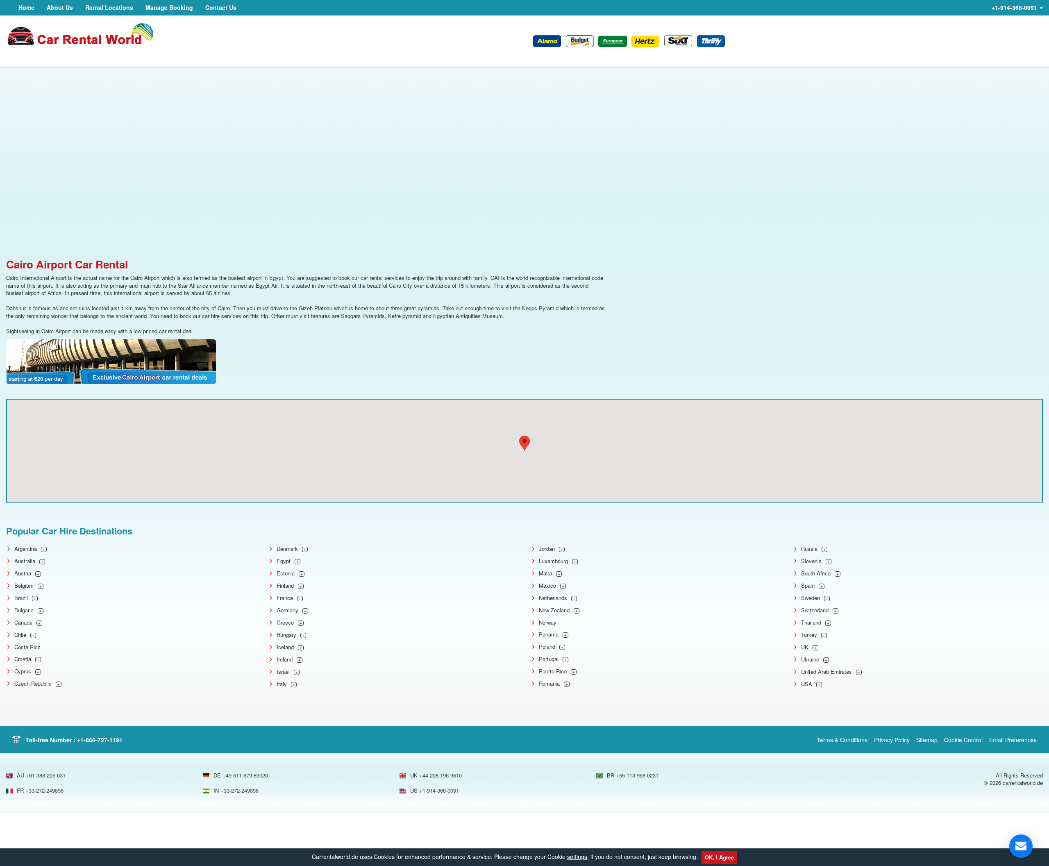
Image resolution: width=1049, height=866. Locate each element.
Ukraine (810, 659)
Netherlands (553, 598)
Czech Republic (33, 683)
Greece (285, 622)
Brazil (21, 598)
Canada (23, 622)
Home (26, 7)
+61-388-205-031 (46, 775)
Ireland (285, 659)
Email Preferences (1013, 740)
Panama (549, 634)
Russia (809, 549)
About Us (60, 7)
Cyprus (22, 671)
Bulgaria (24, 610)
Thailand (811, 622)
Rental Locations (109, 7)
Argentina (25, 549)
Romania (549, 683)
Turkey (809, 635)
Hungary (286, 635)
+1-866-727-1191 (100, 740)
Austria (22, 573)
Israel (283, 672)
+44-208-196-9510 (440, 775)
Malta (545, 573)
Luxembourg (553, 561)
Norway (547, 622)
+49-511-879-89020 (245, 775)
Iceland (285, 647)
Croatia (22, 659)
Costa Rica (27, 647)
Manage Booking (169, 7)
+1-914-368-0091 (1015, 7)
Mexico (547, 586)
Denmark (287, 549)
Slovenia (811, 561)
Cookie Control (963, 740)
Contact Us (220, 7)
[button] (524, 443)
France (285, 598)
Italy (282, 684)
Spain (808, 586)
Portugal (549, 659)
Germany (287, 610)
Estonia (286, 573)
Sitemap (927, 740)
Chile (20, 635)
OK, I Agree (719, 857)
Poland (547, 647)
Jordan (547, 549)
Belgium (24, 586)
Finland (285, 586)
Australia (24, 561)
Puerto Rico (553, 671)
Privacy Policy (892, 740)
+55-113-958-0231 (637, 775)
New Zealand (554, 610)
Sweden (810, 598)
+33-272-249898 (44, 790)
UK (804, 647)
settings (577, 856)
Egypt (284, 561)
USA (806, 684)
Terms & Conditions (842, 740)
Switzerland (815, 610)
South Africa (816, 573)
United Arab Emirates (826, 672)
